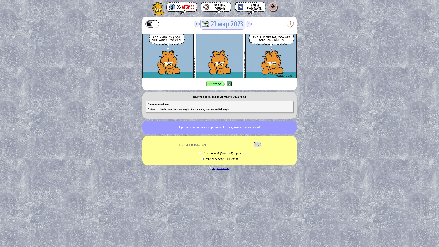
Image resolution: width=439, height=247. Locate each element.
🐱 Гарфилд (214, 84)
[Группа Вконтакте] (250, 8)
